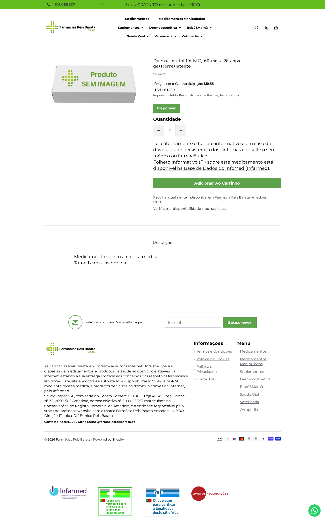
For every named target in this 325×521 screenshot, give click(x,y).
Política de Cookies (212, 359)
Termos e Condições (214, 351)
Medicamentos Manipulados (182, 19)
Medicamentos (137, 19)
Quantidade (167, 119)
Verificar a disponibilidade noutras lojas (189, 208)
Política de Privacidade (206, 369)
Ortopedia (191, 36)
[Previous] (103, 4)
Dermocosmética (163, 27)
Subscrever (239, 322)
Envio (183, 95)
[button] (256, 27)
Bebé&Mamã (198, 27)
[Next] (221, 4)
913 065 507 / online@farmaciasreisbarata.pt (100, 422)
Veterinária (164, 36)
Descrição (162, 242)
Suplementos (129, 27)
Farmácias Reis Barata (73, 439)
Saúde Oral (136, 36)
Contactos (205, 379)
